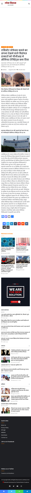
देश (7, 47)
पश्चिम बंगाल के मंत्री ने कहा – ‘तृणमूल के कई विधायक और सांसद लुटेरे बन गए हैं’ (20, 390)
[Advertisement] (15, 29)
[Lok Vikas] (10, 3)
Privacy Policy (5, 427)
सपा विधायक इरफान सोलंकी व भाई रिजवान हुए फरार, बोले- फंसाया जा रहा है (15, 370)
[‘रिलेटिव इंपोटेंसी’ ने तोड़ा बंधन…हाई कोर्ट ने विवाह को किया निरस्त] (5, 353)
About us (3, 425)
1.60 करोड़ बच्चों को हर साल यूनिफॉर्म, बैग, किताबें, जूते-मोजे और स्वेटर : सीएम (15, 315)
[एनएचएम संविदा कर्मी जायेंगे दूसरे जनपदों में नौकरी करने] (23, 259)
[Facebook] (4, 223)
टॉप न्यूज (3, 430)
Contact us (4, 437)
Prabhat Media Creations (22, 482)
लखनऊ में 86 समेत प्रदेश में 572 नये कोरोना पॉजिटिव (7, 249)
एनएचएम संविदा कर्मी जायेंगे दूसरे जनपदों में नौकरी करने (22, 266)
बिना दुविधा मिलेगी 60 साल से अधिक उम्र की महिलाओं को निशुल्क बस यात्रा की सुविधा (15, 321)
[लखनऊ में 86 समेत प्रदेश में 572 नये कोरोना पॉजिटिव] (8, 242)
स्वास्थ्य (10, 47)
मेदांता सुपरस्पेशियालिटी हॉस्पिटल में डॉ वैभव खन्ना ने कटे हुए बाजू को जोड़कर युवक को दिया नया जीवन (20, 397)
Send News (4, 435)
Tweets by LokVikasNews (7, 473)
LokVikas (4, 69)
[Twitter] (8, 223)
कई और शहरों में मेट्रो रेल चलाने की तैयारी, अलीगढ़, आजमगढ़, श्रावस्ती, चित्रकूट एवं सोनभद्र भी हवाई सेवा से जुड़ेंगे (7, 268)
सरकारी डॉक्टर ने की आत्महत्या (9, 404)
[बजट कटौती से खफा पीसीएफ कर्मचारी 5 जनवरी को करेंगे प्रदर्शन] (23, 242)
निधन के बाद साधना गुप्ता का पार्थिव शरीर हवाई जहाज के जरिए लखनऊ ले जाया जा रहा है (20, 409)
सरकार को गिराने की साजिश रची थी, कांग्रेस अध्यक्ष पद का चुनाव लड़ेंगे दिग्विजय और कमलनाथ (20, 376)
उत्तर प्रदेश (4, 47)
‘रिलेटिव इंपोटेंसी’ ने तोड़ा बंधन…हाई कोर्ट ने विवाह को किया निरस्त (20, 351)
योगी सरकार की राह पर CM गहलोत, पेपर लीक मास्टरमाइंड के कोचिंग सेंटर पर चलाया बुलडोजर (20, 359)
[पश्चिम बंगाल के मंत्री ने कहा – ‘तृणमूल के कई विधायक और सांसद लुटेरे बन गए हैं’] (5, 391)
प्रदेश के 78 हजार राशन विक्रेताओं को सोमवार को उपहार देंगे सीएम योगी (15, 339)
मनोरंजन (3, 432)
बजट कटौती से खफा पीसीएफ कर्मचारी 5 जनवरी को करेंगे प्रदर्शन (22, 248)
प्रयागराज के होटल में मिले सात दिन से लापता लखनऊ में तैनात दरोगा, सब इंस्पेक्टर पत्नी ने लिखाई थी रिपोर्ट (15, 333)
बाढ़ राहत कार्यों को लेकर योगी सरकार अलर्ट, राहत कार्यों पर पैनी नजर (15, 327)
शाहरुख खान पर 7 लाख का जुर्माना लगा (11, 365)
